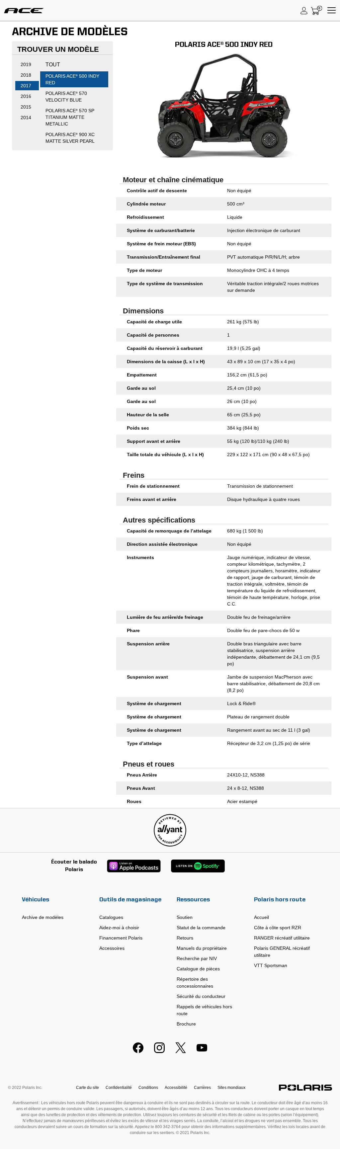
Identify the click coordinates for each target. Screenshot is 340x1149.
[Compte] (304, 11)
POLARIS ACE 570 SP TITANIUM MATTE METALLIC (69, 117)
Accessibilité (176, 1087)
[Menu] (331, 11)
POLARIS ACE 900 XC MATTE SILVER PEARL (70, 138)
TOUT (52, 64)
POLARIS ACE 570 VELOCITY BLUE (66, 97)
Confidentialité (119, 1087)
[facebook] (138, 1051)
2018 (26, 75)
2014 (26, 117)
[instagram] (159, 1051)
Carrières (202, 1087)
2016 (26, 96)
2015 (26, 107)
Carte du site (87, 1087)
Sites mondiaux (231, 1087)
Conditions (148, 1087)
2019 (26, 64)
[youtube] (202, 1051)
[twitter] (180, 1051)
